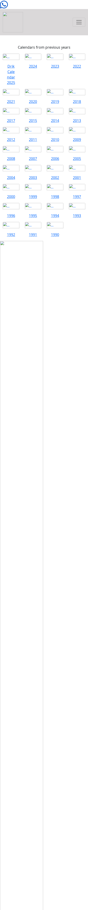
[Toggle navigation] (79, 22)
